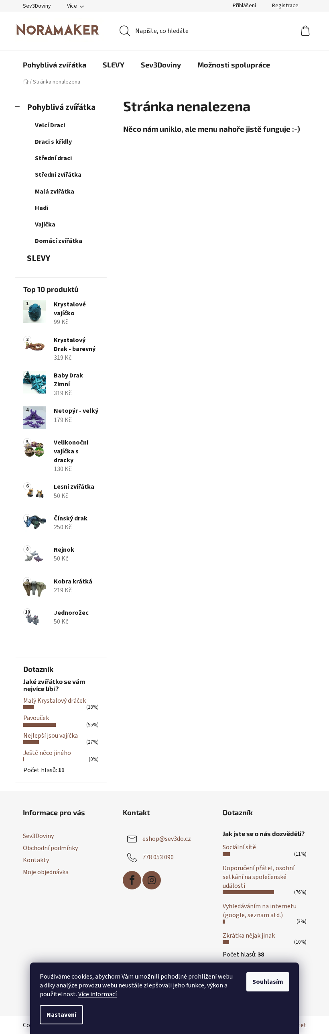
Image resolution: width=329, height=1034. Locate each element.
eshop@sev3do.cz (166, 838)
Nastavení (61, 1014)
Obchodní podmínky (50, 848)
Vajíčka (45, 224)
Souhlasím (267, 981)
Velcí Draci (50, 125)
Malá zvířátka (54, 191)
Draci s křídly (53, 141)
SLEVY (38, 258)
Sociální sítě (239, 847)
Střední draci (53, 158)
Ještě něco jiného (47, 752)
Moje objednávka (46, 872)
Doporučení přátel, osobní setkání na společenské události (258, 877)
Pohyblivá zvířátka (61, 107)
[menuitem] (54, 64)
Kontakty (36, 860)
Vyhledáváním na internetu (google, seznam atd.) (260, 911)
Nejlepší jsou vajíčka (50, 735)
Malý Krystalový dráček (54, 700)
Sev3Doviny (37, 6)
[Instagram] (151, 880)
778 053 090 (158, 857)
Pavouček (36, 718)
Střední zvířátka (58, 174)
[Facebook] (132, 880)
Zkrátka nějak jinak (249, 935)
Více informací (97, 994)
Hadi (41, 208)
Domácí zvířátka (58, 241)
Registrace (285, 6)
